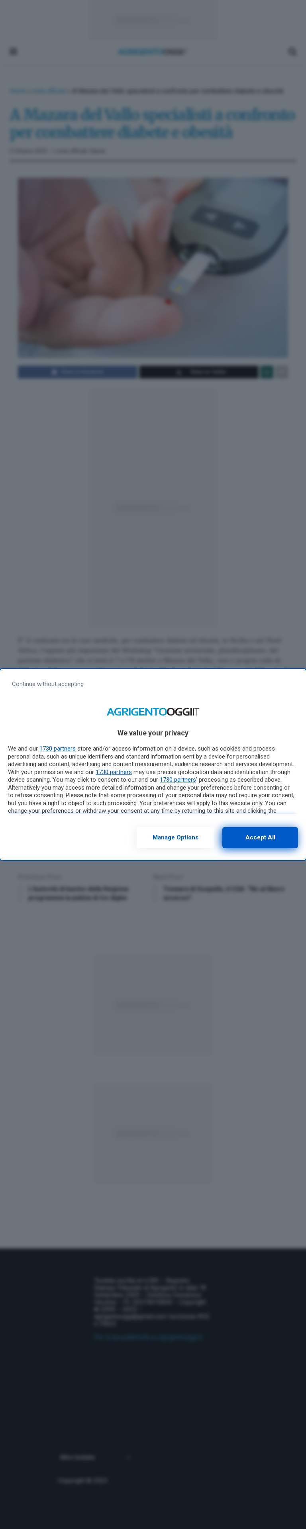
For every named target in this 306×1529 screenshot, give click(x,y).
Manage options (175, 837)
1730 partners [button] (57, 748)
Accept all (260, 837)
